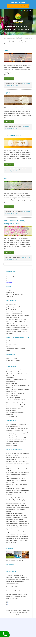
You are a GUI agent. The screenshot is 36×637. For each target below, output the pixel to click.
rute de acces (10, 581)
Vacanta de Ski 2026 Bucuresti (14, 310)
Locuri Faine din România (13, 360)
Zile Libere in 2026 (11, 304)
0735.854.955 (14, 587)
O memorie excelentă (12, 135)
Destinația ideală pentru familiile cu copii (17, 325)
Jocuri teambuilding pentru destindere (16, 440)
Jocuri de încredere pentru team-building (17, 432)
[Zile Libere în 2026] (24, 11)
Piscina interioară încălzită (13, 279)
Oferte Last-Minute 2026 (12, 401)
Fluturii (7, 50)
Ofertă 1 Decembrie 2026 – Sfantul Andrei (17, 374)
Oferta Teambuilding (11, 445)
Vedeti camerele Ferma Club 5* (14, 560)
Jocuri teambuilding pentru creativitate (16, 438)
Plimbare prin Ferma (11, 281)
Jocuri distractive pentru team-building (16, 434)
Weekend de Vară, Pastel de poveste (16, 399)
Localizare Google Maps (12, 583)
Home (8, 275)
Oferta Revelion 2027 (12, 381)
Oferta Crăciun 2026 (11, 383)
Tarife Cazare (9, 296)
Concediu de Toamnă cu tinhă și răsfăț (16, 379)
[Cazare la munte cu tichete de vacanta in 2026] (22, 11)
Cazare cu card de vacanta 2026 (14, 294)
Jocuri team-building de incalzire (14, 430)
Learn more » (9, 78)
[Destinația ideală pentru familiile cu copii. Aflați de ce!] (27, 11)
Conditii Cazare (12, 612)
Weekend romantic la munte (13, 408)
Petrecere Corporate (11, 443)
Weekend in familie (11, 410)
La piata (7, 93)
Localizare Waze (18, 581)
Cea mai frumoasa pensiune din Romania (17, 329)
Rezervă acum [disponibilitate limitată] (18, 6)
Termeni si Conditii (25, 610)
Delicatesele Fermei (11, 277)
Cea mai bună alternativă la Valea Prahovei (17, 327)
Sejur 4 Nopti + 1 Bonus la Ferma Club (16, 405)
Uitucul (7, 178)
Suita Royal (9, 290)
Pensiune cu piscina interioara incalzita (16, 319)
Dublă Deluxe (10, 292)
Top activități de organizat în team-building (17, 428)
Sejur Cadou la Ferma (12, 416)
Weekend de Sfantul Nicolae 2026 (15, 403)
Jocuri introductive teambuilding (14, 441)
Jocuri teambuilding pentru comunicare (16, 436)
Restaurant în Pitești (11, 358)
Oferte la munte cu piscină (13, 397)
